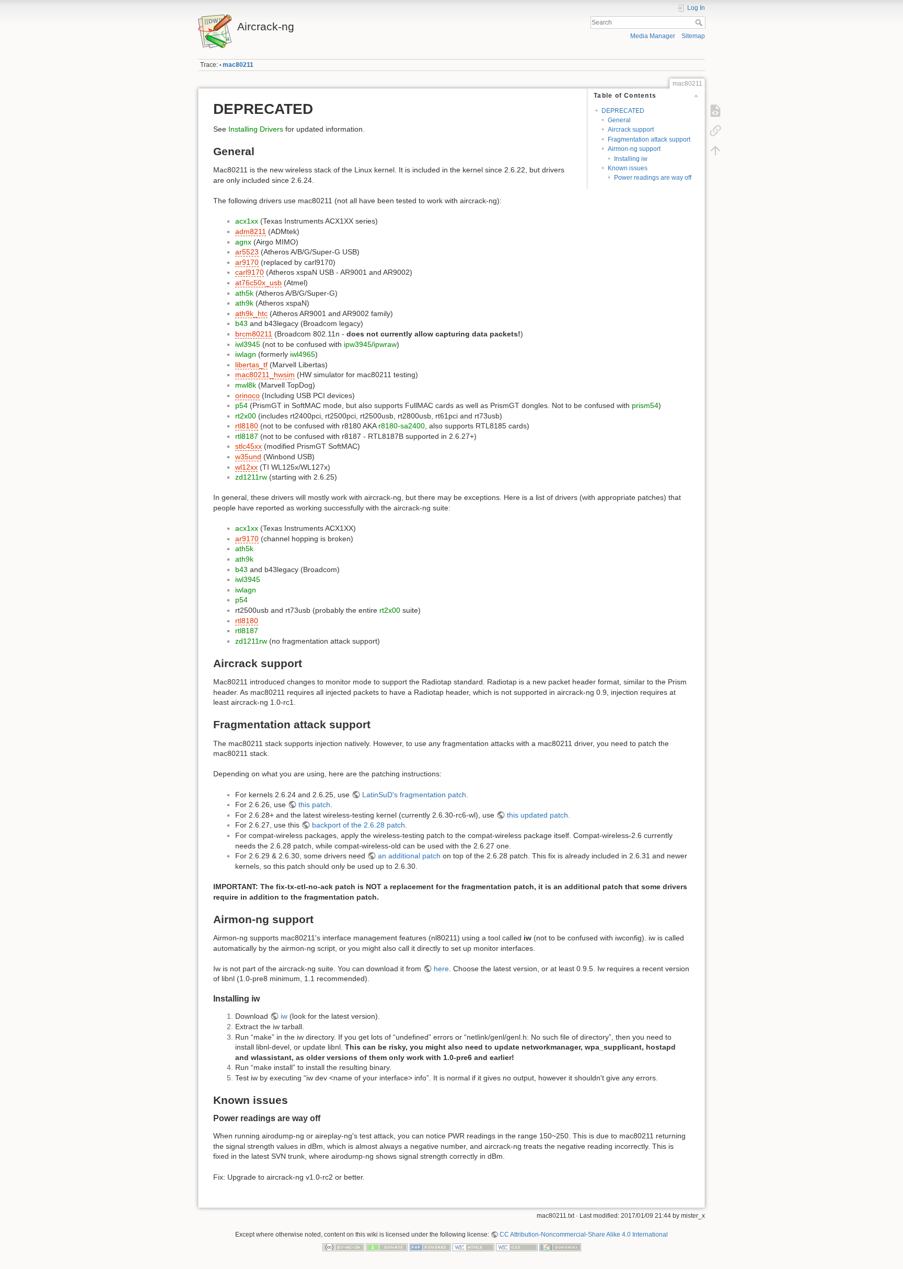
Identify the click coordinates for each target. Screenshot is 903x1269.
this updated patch (537, 815)
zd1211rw (251, 477)
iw (284, 1016)
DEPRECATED (622, 110)
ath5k (244, 293)
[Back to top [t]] (715, 150)
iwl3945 (247, 344)
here (441, 968)
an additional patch (409, 856)
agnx (243, 242)
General (619, 120)
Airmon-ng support (634, 149)
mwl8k (245, 385)
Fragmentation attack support (649, 139)
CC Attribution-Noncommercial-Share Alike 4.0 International (584, 1234)
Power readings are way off (652, 177)
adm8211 (250, 231)
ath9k (244, 303)
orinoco (247, 395)
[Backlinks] (715, 131)
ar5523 (247, 252)
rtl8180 (246, 426)
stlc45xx (248, 446)
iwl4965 (302, 354)
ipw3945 (358, 344)
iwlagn (245, 354)
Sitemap (693, 36)
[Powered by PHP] (430, 1247)
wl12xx (246, 467)
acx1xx (246, 221)
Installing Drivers (255, 129)
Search (700, 22)
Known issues (627, 168)
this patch (314, 804)
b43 (241, 323)
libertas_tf (251, 364)
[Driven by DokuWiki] (560, 1247)
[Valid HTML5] (473, 1247)
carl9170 (249, 272)
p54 (241, 405)
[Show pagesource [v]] (715, 111)
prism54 (645, 405)
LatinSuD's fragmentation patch (414, 794)
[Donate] (387, 1247)
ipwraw (385, 344)
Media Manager (652, 36)
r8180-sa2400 (401, 426)
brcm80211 (253, 334)
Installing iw (630, 158)
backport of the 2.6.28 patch (358, 825)
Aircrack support (631, 129)
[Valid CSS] (517, 1247)
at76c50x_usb (258, 282)
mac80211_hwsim (265, 374)
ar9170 (247, 262)
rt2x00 (245, 416)
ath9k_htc (251, 313)
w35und (248, 456)
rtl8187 (246, 436)
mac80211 (238, 64)
